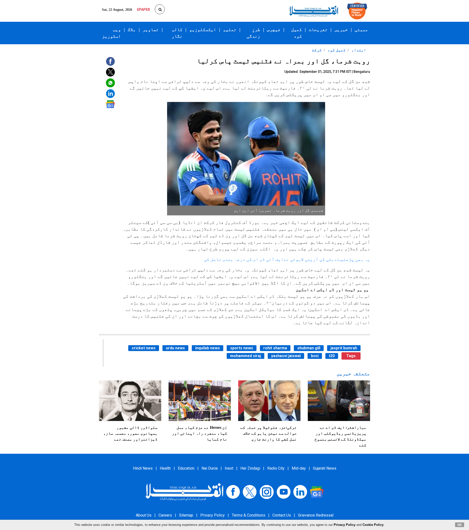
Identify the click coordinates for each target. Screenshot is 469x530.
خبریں (341, 29)
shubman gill (308, 348)
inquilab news (207, 348)
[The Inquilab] (184, 491)
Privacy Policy (212, 515)
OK (460, 524)
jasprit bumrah (343, 348)
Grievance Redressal (315, 515)
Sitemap (186, 515)
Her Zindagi (250, 468)
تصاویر (151, 29)
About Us (143, 515)
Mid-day (299, 468)
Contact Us (281, 515)
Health (165, 468)
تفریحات (318, 29)
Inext (229, 468)
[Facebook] (233, 491)
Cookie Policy (373, 525)
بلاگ (132, 29)
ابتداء (358, 50)
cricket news (144, 348)
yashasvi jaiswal (286, 355)
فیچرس (273, 29)
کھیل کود (296, 33)
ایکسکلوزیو (202, 29)
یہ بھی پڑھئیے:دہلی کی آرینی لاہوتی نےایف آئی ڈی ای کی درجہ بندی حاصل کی (287, 259)
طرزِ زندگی (253, 33)
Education (186, 468)
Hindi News (143, 468)
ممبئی (361, 29)
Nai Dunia (210, 468)
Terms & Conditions (248, 515)
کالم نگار (177, 33)
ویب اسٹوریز (111, 33)
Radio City (276, 468)
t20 (332, 355)
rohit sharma (275, 348)
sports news (241, 348)
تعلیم (229, 29)
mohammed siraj (245, 355)
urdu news (175, 348)
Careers (165, 515)
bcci (315, 355)
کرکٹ (317, 50)
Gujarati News (324, 468)
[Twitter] (249, 491)
